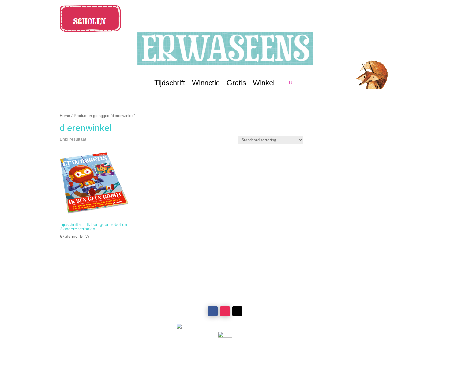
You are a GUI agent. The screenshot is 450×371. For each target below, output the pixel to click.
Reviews (109, 305)
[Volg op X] (237, 311)
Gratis (236, 84)
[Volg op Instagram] (225, 311)
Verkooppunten (108, 298)
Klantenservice (341, 298)
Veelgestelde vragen (341, 305)
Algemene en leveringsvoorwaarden (341, 312)
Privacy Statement (341, 320)
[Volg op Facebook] (213, 311)
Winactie (206, 84)
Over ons (109, 312)
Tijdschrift (169, 84)
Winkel (264, 84)
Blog (108, 320)
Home (65, 115)
